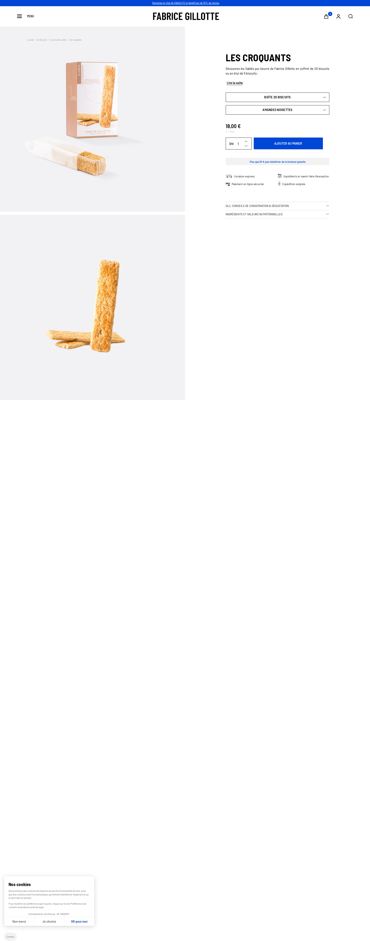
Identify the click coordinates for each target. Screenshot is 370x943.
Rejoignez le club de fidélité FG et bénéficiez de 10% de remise (185, 3)
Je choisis (49, 921)
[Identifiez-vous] (338, 16)
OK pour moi (79, 921)
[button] (10, 937)
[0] (326, 16)
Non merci (19, 921)
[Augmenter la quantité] (246, 141)
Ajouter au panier (288, 143)
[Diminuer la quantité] (246, 146)
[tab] (277, 206)
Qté (231, 143)
